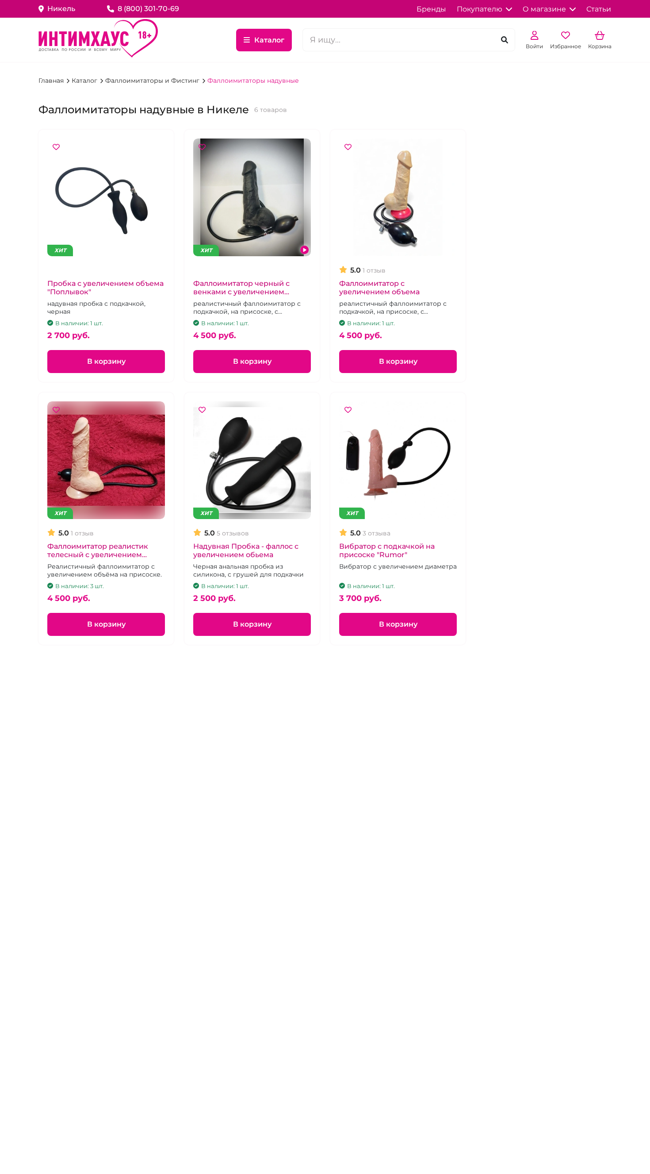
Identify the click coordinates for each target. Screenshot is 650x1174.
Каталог (269, 40)
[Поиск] (504, 40)
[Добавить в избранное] (56, 147)
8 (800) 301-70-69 (148, 8)
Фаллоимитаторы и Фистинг (153, 81)
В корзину (106, 361)
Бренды (431, 9)
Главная (51, 81)
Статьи (598, 9)
